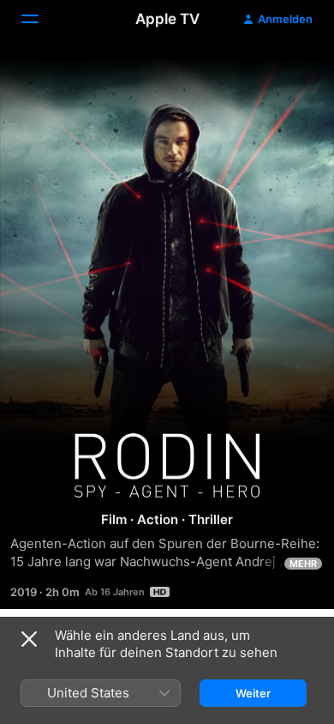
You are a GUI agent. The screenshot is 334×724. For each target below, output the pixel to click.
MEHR (303, 564)
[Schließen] (29, 639)
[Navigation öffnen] (40, 19)
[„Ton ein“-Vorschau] (288, 71)
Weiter (253, 693)
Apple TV (167, 18)
